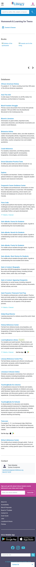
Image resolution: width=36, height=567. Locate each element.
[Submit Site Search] (33, 555)
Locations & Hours (6, 521)
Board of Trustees (6, 510)
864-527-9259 (6, 472)
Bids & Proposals (6, 507)
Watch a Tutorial (8, 215)
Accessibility (5, 505)
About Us (4, 502)
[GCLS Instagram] (18, 549)
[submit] (32, 12)
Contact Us (4, 513)
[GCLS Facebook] (13, 549)
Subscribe (30, 492)
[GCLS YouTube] (23, 549)
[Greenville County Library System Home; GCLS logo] (18, 4)
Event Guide (4, 516)
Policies (3, 524)
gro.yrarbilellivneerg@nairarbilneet (12, 470)
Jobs (2, 518)
